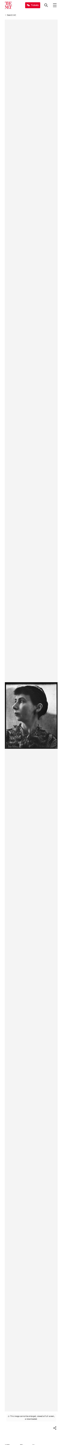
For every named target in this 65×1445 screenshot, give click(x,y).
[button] (55, 1428)
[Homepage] (8, 5)
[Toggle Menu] (55, 5)
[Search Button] (46, 5)
